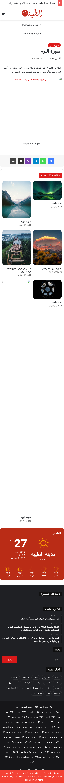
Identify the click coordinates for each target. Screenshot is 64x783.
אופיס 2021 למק (41, 717)
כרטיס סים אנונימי (42, 727)
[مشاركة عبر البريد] (21, 161)
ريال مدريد (46, 688)
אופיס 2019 (27, 712)
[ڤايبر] (28, 161)
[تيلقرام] (36, 161)
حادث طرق (13, 682)
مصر (48, 693)
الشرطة (25, 677)
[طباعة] (13, 161)
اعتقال (35, 677)
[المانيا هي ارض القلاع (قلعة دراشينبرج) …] (16, 248)
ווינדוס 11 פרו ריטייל (19, 722)
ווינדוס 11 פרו (53, 722)
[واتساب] (43, 161)
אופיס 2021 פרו (13, 712)
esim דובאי (42, 747)
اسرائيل (57, 677)
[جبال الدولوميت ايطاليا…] (47, 248)
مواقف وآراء (37, 693)
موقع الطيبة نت (52, 58)
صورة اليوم (54, 45)
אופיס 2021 (55, 717)
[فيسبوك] (51, 161)
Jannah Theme (12, 773)
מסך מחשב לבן (9, 747)
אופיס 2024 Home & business (31, 757)
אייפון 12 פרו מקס (38, 737)
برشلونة (38, 682)
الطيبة (15, 677)
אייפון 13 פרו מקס (41, 732)
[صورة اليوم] (47, 190)
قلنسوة (57, 693)
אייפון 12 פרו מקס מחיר (19, 737)
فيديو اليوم (12, 688)
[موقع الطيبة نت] (32, 13)
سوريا (35, 688)
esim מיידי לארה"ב (33, 742)
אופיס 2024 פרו (16, 752)
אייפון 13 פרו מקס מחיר (22, 732)
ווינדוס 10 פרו (10, 717)
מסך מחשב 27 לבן (52, 752)
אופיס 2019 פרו (40, 712)
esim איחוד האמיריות (27, 747)
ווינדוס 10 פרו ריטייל (37, 722)
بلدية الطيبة (26, 682)
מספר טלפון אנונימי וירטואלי (21, 727)
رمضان (57, 688)
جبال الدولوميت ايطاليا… (51, 268)
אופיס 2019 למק (25, 717)
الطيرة (57, 682)
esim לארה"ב (17, 742)
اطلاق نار (46, 677)
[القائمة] (3, 14)
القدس (47, 682)
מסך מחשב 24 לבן (33, 752)
